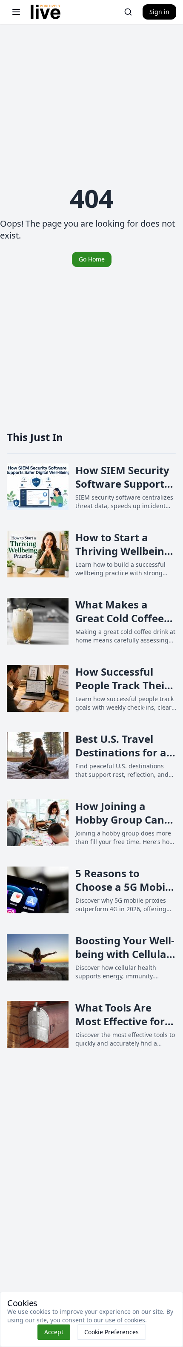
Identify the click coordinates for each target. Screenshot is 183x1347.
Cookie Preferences (111, 1332)
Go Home (92, 259)
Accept (53, 1332)
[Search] (128, 12)
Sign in (159, 12)
